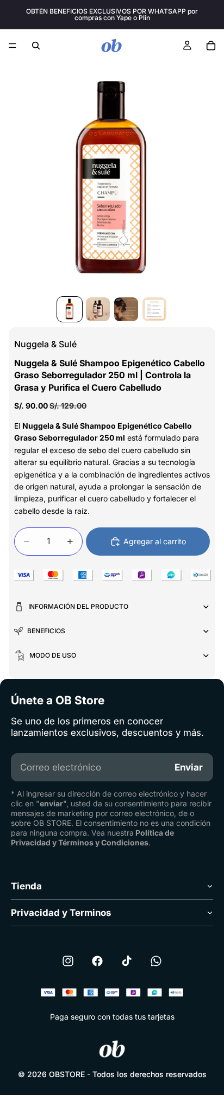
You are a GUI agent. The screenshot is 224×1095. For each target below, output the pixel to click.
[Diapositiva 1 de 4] (70, 309)
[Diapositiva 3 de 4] (126, 309)
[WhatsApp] (156, 960)
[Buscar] (36, 46)
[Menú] (12, 45)
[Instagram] (67, 960)
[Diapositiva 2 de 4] (98, 309)
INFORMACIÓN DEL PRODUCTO (78, 606)
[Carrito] (211, 46)
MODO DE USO (52, 655)
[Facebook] (97, 960)
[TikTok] (126, 960)
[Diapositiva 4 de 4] (154, 309)
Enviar (189, 767)
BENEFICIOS (46, 631)
